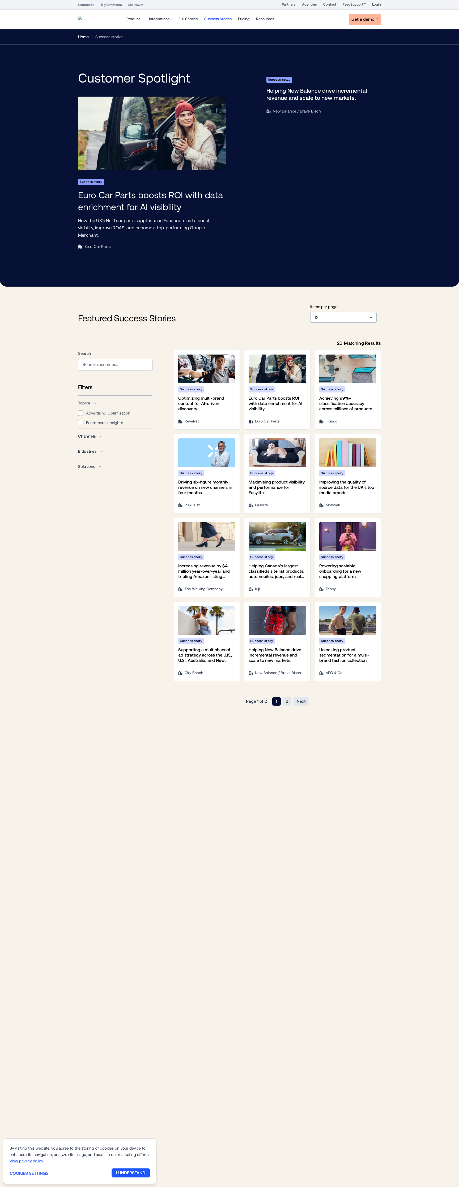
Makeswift (135, 5)
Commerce (86, 5)
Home (83, 36)
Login (376, 4)
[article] (152, 173)
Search (84, 353)
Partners (289, 4)
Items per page (323, 306)
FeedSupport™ (354, 4)
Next (301, 701)
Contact (329, 4)
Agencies (309, 4)
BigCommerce (111, 5)
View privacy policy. (27, 1161)
